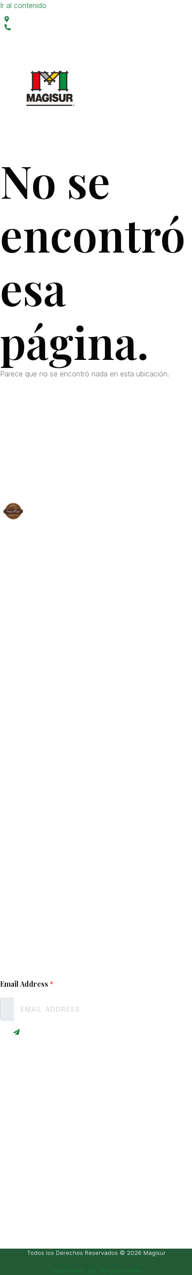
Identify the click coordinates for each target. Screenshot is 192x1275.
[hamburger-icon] (85, 126)
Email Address (26, 983)
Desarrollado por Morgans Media (96, 1270)
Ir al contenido (23, 5)
